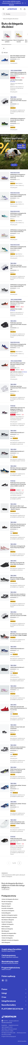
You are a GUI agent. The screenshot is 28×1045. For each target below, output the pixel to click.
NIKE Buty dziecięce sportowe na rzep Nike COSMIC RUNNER (18, 634)
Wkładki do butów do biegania (10, 940)
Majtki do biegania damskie (9, 917)
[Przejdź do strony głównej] (12, 9)
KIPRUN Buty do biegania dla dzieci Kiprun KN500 (18, 195)
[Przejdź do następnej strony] (19, 863)
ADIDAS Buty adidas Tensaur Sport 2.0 (18, 786)
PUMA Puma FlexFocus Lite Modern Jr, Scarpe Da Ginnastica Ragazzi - (17, 771)
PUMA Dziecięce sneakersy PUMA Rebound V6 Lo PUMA (18, 594)
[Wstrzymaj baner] (22, 3)
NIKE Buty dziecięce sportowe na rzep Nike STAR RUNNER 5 (18, 468)
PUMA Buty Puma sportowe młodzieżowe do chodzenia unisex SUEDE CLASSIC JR (18, 484)
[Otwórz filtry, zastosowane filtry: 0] (4, 48)
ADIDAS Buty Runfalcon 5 (17, 432)
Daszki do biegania (7, 922)
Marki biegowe (6, 926)
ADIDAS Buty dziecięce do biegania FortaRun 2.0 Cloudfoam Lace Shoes (17, 409)
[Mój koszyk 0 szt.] (24, 9)
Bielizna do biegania (7, 928)
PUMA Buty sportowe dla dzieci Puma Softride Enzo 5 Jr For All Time (18, 708)
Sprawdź (14, 164)
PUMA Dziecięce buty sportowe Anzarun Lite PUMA (18, 614)
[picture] (4, 59)
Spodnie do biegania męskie (9, 915)
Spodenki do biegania (8, 935)
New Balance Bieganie (8, 919)
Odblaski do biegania (7, 924)
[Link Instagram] (6, 980)
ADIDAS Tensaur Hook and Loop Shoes (17, 727)
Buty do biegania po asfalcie (7, 40)
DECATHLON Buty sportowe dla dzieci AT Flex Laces (18, 302)
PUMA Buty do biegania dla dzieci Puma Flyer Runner (17, 546)
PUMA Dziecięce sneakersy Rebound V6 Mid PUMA (18, 747)
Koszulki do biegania (7, 908)
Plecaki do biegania (7, 901)
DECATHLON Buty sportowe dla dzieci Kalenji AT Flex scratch (18, 364)
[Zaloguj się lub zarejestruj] (21, 9)
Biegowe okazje (6, 906)
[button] (23, 86)
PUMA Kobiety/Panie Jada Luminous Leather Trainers (17, 822)
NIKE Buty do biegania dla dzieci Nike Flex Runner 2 (17, 563)
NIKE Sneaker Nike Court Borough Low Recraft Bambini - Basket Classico (18, 507)
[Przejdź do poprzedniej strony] (9, 863)
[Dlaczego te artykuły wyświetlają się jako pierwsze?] (2, 52)
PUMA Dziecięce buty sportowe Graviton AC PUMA (18, 839)
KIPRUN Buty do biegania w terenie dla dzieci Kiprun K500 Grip (17, 120)
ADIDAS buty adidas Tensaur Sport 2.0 (18, 804)
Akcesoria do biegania (8, 910)
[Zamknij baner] (25, 3)
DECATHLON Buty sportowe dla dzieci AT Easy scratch (18, 56)
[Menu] (3, 9)
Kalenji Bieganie (6, 913)
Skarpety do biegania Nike (9, 933)
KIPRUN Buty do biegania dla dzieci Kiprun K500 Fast (18, 230)
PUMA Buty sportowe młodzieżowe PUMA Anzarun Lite (18, 100)
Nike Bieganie (5, 931)
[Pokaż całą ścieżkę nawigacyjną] (2, 18)
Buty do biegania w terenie (18, 40)
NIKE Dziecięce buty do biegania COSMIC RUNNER (17, 578)
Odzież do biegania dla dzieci (10, 899)
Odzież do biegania (7, 938)
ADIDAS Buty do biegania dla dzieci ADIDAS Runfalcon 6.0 (18, 73)
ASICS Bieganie (6, 942)
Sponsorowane (4, 135)
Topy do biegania (6, 903)
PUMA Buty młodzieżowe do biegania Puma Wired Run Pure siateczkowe (18, 525)
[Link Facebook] (3, 980)
